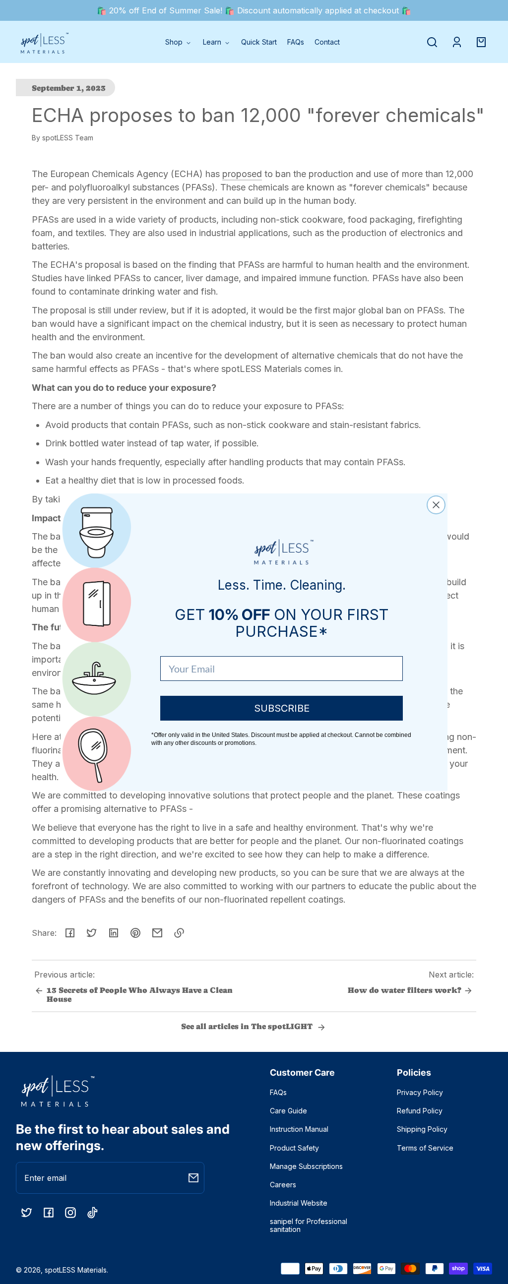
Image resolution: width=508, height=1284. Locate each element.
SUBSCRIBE (282, 708)
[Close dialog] (436, 504)
